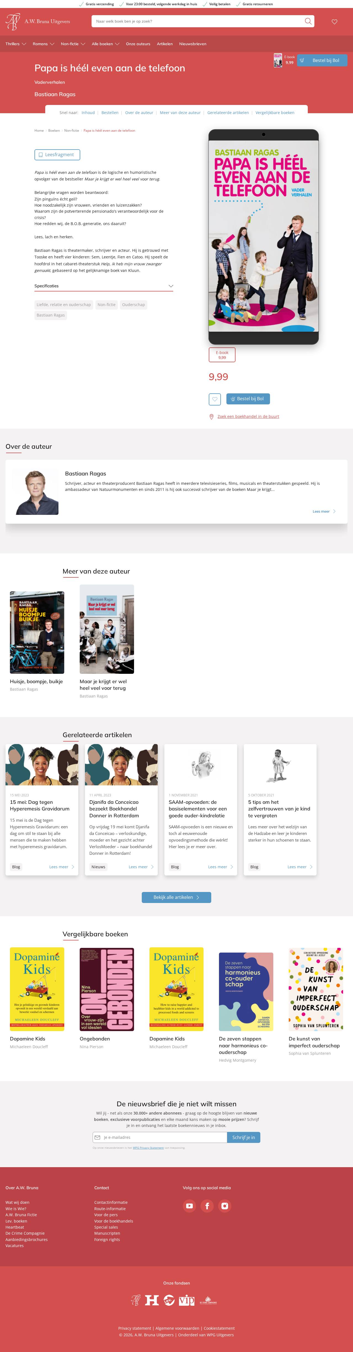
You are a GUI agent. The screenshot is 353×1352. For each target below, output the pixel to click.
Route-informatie (110, 1208)
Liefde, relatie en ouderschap (64, 304)
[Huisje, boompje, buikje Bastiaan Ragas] (37, 638)
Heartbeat (15, 1227)
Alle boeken (102, 43)
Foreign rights (107, 1239)
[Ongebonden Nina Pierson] (106, 998)
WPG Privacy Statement (148, 1148)
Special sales (106, 1227)
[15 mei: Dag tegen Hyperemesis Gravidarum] (42, 809)
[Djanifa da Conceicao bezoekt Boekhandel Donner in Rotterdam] (121, 809)
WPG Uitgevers (220, 1334)
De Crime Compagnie (25, 1233)
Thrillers (13, 43)
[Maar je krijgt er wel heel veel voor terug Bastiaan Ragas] (106, 642)
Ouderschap (133, 304)
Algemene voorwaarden (177, 1328)
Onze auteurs (138, 43)
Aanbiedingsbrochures (27, 1239)
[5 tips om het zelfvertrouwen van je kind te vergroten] (280, 809)
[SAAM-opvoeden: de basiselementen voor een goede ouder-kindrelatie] (200, 809)
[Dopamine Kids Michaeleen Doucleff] (37, 998)
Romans (40, 43)
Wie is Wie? (16, 1208)
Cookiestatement (219, 1328)
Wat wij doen (18, 1202)
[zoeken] (309, 21)
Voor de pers (106, 1214)
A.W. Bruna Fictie (21, 1214)
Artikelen (165, 43)
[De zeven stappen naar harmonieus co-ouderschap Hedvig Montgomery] (246, 1005)
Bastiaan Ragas (51, 315)
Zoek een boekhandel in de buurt (248, 416)
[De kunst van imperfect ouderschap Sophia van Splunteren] (315, 1002)
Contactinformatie (111, 1202)
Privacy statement (134, 1328)
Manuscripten (107, 1233)
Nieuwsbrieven (192, 43)
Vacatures (15, 1245)
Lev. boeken (16, 1221)
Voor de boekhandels (113, 1221)
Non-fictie (70, 43)
